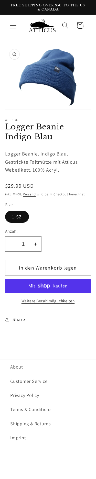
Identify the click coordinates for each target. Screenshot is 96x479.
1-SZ (17, 217)
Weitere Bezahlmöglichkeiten (48, 300)
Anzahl (11, 231)
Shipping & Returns (30, 423)
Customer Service (28, 381)
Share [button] (19, 319)
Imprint (18, 438)
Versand (29, 194)
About (16, 367)
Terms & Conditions (31, 409)
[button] (13, 25)
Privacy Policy (24, 395)
